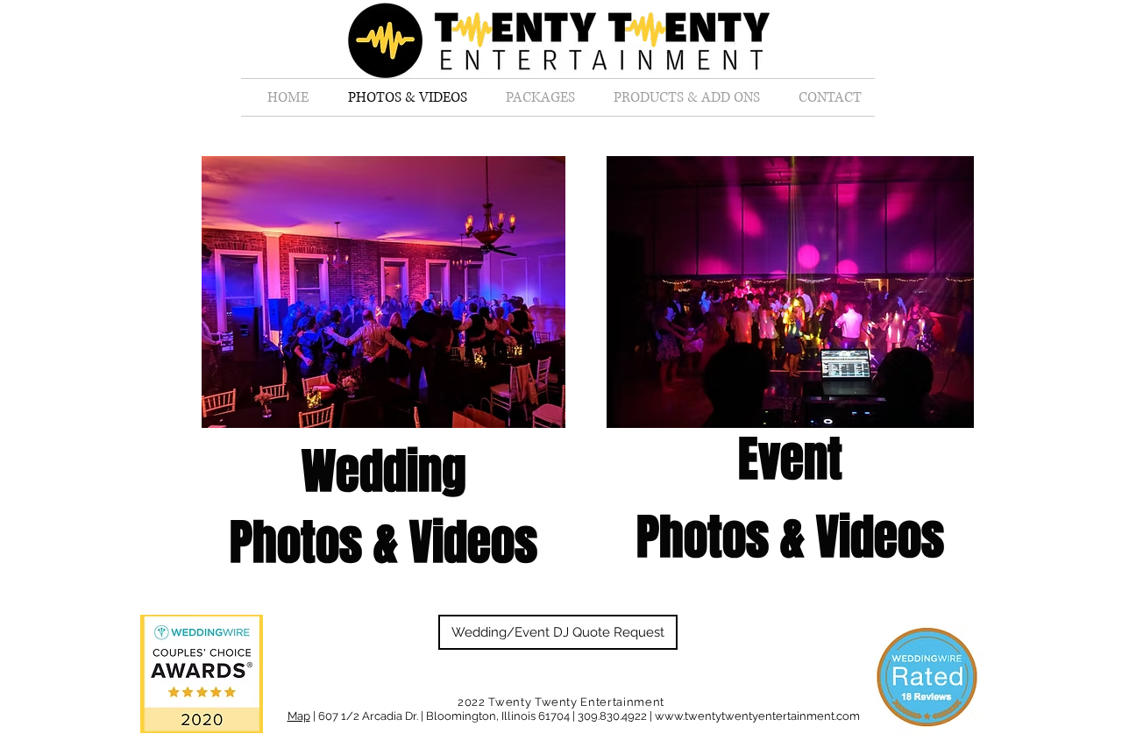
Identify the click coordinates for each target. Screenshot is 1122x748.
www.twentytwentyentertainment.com (757, 716)
